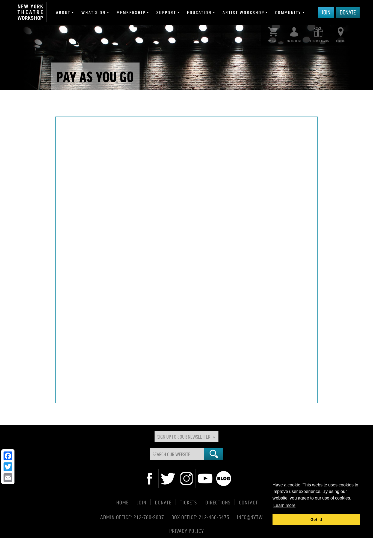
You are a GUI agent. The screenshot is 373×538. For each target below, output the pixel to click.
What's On (93, 12)
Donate (348, 12)
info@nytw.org (255, 517)
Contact (248, 502)
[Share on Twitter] (7, 466)
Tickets (188, 502)
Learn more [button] (284, 505)
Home (122, 502)
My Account (294, 41)
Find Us (340, 41)
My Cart (273, 41)
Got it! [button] (316, 519)
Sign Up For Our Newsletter (183, 436)
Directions (217, 502)
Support (166, 12)
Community (288, 12)
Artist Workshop (243, 12)
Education (199, 12)
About (63, 12)
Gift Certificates (318, 41)
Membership (131, 12)
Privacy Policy (186, 530)
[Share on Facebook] (7, 455)
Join (326, 12)
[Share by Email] (7, 477)
